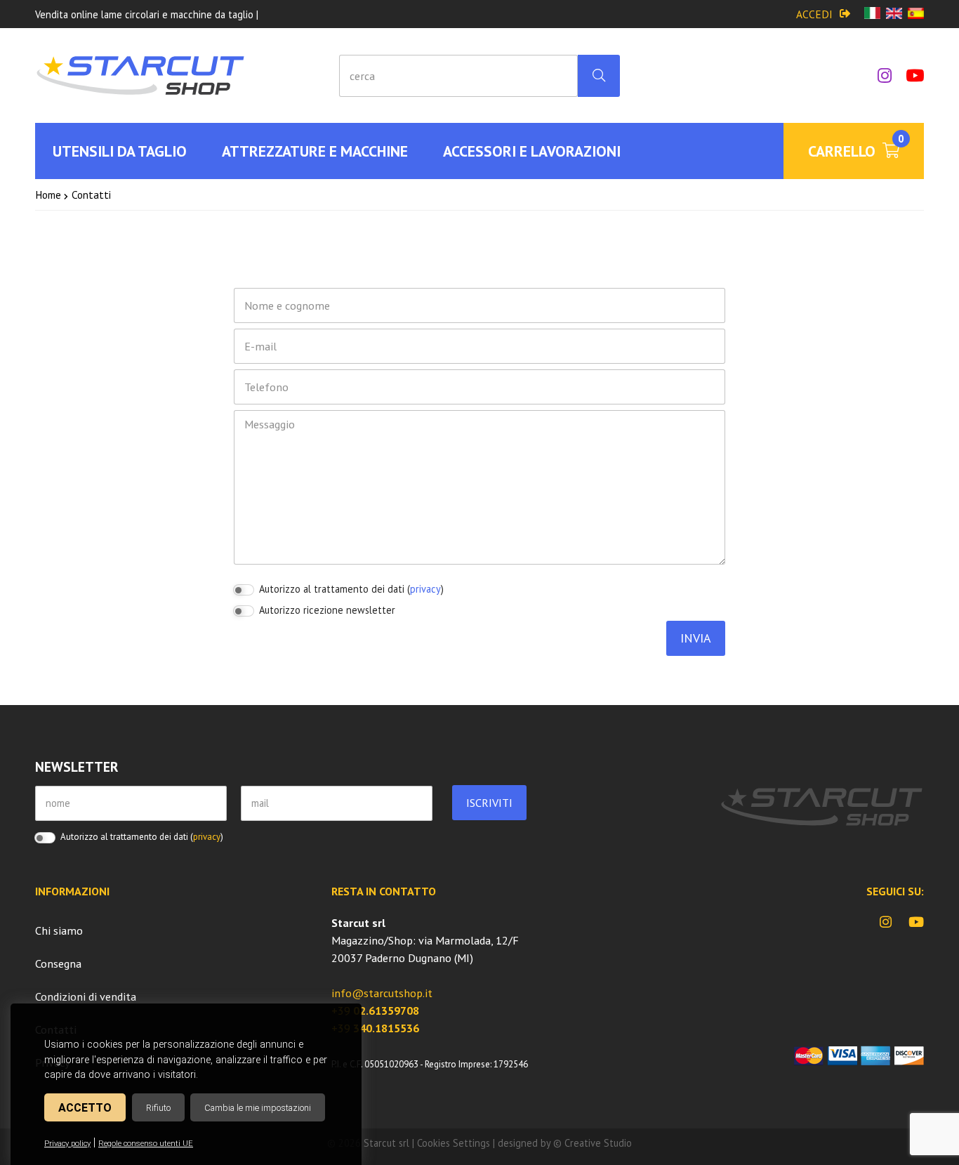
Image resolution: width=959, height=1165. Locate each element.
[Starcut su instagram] (878, 75)
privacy (425, 588)
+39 (375, 1010)
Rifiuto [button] (158, 1108)
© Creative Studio (592, 1143)
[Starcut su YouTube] (908, 75)
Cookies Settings (453, 1143)
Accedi (814, 14)
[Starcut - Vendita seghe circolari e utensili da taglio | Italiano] (872, 14)
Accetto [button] (85, 1107)
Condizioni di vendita (85, 996)
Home (48, 194)
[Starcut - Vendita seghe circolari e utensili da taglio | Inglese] (894, 14)
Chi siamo (59, 930)
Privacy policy (67, 1143)
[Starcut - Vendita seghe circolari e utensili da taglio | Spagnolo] (916, 14)
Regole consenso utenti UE (145, 1143)
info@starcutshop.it (381, 993)
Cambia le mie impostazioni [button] (257, 1108)
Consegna (58, 963)
